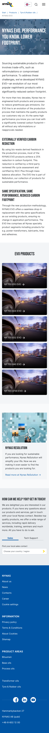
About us (6, 581)
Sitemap (6, 639)
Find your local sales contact (14, 546)
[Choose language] (28, 4)
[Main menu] (43, 4)
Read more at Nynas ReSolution (21, 474)
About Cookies (9, 633)
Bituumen (7, 657)
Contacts (6, 592)
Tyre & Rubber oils (11, 686)
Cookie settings (10, 604)
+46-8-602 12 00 (11, 722)
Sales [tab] (10, 538)
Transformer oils (10, 680)
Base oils (6, 662)
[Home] (12, 4)
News (5, 587)
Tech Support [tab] (31, 538)
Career (5, 598)
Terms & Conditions (12, 627)
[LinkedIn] (24, 700)
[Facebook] (16, 700)
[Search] (36, 4)
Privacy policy (9, 622)
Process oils (8, 668)
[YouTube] (33, 700)
